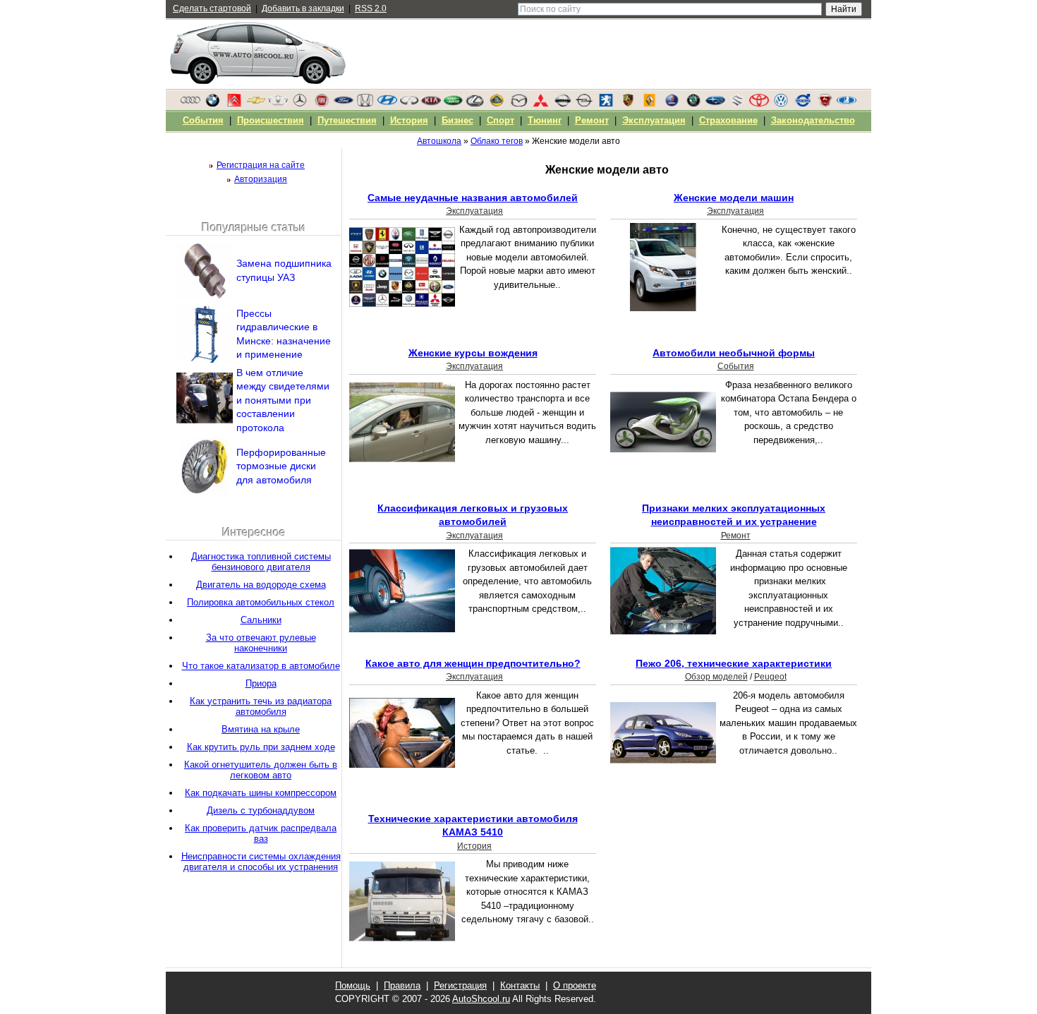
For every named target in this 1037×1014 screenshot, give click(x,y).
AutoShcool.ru (481, 999)
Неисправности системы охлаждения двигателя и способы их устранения (261, 861)
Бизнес (457, 120)
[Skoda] (693, 104)
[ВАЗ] (846, 104)
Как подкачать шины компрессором (260, 792)
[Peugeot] (606, 104)
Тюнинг (545, 120)
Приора (261, 683)
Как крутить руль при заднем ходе (261, 747)
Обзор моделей (716, 677)
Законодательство (813, 120)
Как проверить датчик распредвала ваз (260, 833)
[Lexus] (475, 104)
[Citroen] (234, 104)
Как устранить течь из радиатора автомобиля (261, 706)
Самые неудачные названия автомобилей (473, 197)
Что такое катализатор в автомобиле (261, 665)
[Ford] (343, 104)
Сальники (261, 620)
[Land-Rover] (453, 104)
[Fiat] (322, 104)
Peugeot (770, 677)
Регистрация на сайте (261, 165)
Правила (402, 985)
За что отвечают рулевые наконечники (261, 642)
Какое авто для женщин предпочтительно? (473, 663)
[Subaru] (715, 104)
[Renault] (650, 104)
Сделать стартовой (212, 8)
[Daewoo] (278, 104)
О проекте (574, 985)
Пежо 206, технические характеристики (734, 663)
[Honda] (365, 104)
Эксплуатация (474, 211)
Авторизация (260, 179)
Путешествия (347, 120)
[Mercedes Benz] (300, 104)
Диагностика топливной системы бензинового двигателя (261, 561)
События (735, 366)
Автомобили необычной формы (734, 352)
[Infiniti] (409, 104)
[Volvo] (803, 104)
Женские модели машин (734, 197)
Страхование (728, 120)
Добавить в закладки (303, 8)
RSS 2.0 (371, 8)
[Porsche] (628, 104)
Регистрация (460, 985)
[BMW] (212, 104)
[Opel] (584, 104)
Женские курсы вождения (473, 352)
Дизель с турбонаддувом (261, 810)
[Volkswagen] (781, 104)
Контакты (520, 985)
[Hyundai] (387, 104)
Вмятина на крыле (261, 729)
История (474, 846)
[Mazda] (518, 104)
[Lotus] (497, 104)
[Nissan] (562, 104)
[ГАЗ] (825, 104)
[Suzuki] (737, 104)
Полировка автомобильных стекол (260, 602)
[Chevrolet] (256, 104)
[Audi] (190, 104)
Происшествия (270, 120)
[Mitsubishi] (540, 104)
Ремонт (736, 536)
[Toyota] (759, 104)
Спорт (500, 120)
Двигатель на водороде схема (261, 584)
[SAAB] (671, 104)
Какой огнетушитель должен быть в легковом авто (260, 769)
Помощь (352, 985)
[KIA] (431, 104)
